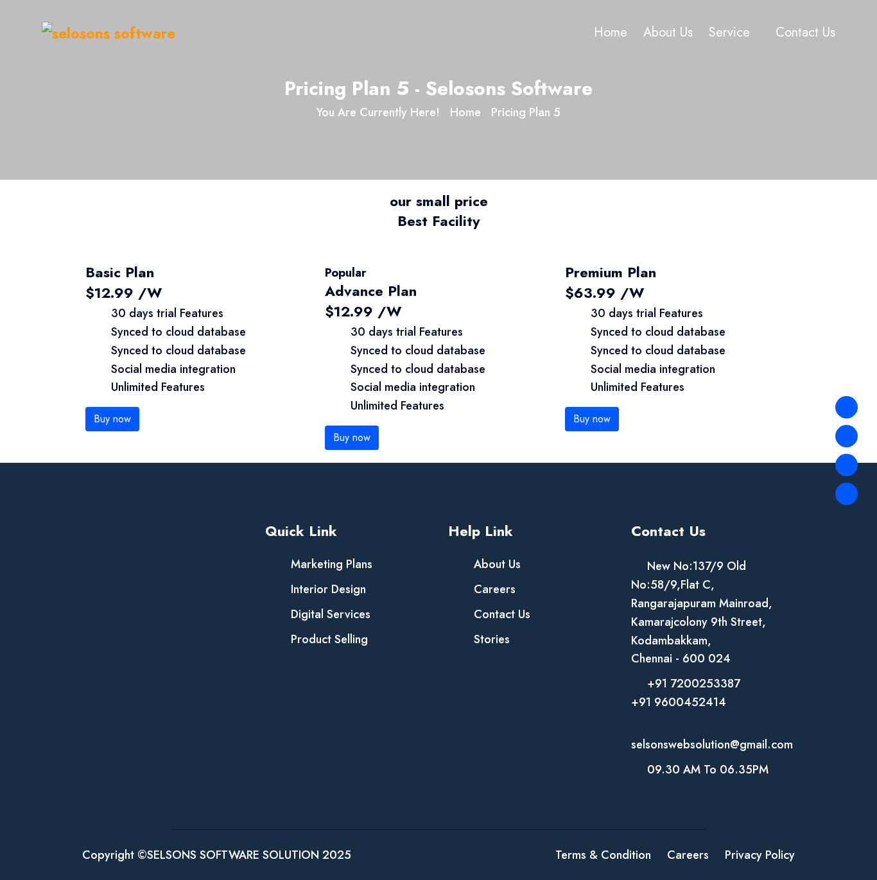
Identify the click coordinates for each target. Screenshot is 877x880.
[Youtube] (846, 494)
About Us (668, 32)
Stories (492, 639)
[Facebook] (846, 407)
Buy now (112, 418)
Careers (495, 589)
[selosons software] (108, 32)
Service (729, 32)
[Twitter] (846, 436)
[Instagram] (846, 465)
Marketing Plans (331, 564)
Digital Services (330, 614)
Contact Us (805, 32)
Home (610, 32)
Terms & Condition (603, 855)
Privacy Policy (760, 855)
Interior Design (328, 589)
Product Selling (329, 639)
